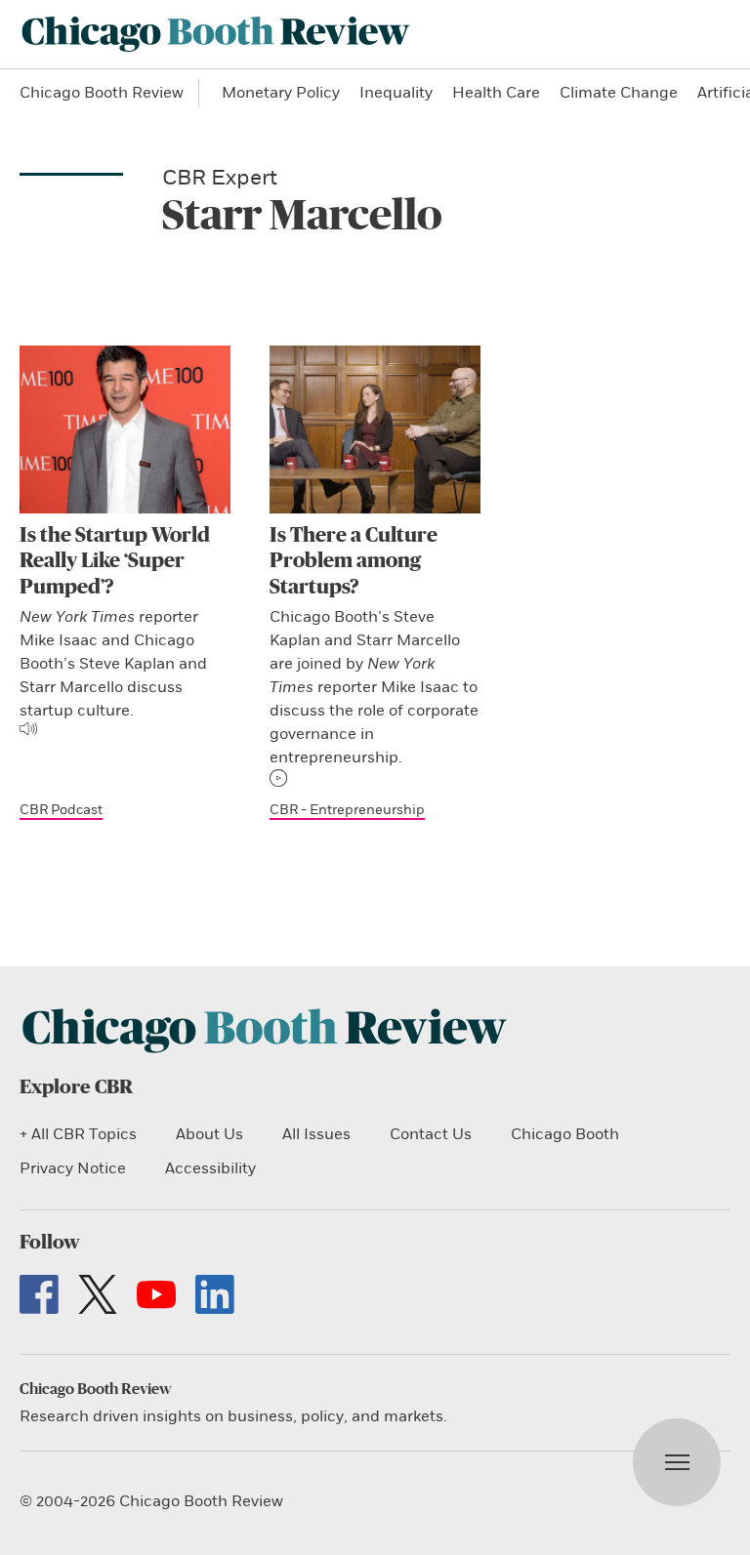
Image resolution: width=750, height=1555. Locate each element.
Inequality (396, 92)
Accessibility (210, 1168)
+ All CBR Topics (78, 1134)
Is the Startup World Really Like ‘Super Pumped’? (115, 561)
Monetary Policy (281, 92)
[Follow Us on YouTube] (156, 1294)
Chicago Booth (565, 1134)
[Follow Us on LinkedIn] (214, 1294)
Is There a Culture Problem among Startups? (354, 561)
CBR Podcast (61, 809)
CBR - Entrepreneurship (347, 809)
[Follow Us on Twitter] (97, 1294)
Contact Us (431, 1134)
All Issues (316, 1134)
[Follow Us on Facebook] (39, 1294)
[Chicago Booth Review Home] (216, 34)
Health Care (496, 92)
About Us (209, 1134)
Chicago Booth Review (102, 93)
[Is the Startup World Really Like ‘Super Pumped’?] (125, 429)
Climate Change (619, 92)
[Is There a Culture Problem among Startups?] (375, 429)
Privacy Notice (73, 1168)
